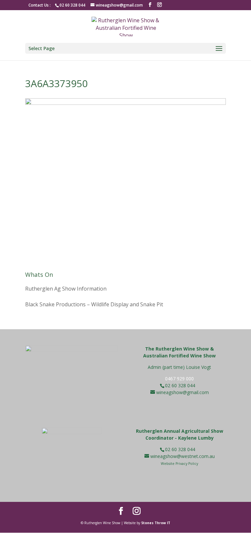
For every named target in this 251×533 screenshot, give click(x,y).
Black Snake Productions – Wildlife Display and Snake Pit (94, 304)
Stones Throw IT (155, 523)
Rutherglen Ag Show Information (66, 288)
